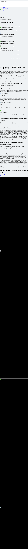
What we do (15, 26)
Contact (15, 66)
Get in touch (15, 30)
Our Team (15, 58)
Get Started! (2, 174)
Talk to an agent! (3, 175)
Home (15, 22)
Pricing (15, 62)
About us (15, 50)
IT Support (15, 54)
